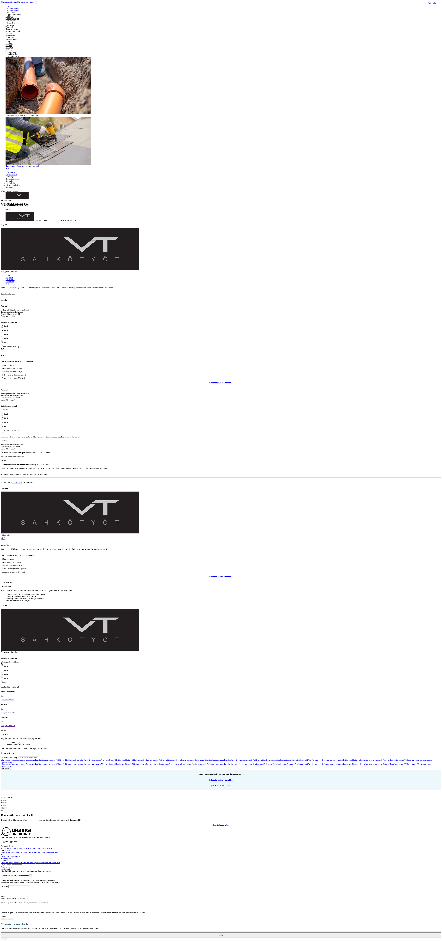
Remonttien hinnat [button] (12, 8)
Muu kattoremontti (376, 760)
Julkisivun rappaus (152, 760)
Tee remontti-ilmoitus (9, 848)
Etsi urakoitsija (46, 848)
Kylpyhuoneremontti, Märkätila (331, 760)
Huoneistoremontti (12, 29)
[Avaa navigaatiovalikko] (36, 2)
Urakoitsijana (10, 177)
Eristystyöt (9, 50)
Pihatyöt (9, 42)
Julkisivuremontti (186, 760)
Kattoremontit (164, 760)
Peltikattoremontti (70, 760)
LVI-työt (9, 33)
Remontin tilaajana (12, 179)
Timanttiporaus (11, 52)
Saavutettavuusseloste (52, 863)
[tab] (223, 276)
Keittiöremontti (11, 12)
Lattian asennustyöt (199, 760)
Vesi (103, 760)
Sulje (3, 808)
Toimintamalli (37, 852)
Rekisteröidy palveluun (9, 852)
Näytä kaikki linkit (7, 867)
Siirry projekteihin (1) (9, 272)
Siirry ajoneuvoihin (8, 726)
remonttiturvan (33, 820)
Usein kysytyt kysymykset (10, 856)
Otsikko (4, 886)
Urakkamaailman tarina (9, 863)
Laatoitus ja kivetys (231, 760)
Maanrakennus (11, 35)
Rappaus (386, 760)
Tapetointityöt (174, 760)
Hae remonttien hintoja (9, 758)
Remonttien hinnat (12, 10)
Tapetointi (9, 27)
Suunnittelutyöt (11, 54)
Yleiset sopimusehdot (36, 863)
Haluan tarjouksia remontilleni (221, 383)
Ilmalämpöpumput (12, 19)
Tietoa (8, 6)
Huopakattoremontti (18, 760)
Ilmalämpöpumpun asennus (45, 760)
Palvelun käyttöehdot (50, 852)
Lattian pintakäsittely (13, 31)
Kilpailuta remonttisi (221, 825)
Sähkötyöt (9, 17)
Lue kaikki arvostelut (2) (10, 347)
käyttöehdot (47, 871)
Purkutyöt (9, 48)
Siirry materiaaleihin (8, 713)
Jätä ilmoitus (432, 3)
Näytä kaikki (6, 768)
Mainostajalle (6, 859)
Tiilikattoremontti (138, 760)
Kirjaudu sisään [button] (11, 175)
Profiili (8, 170)
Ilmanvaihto (10, 37)
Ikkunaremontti (11, 39)
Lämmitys (9, 44)
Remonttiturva (22, 848)
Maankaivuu (96, 760)
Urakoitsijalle (10, 172)
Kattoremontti (11, 21)
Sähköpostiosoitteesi (8, 899)
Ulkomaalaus (10, 23)
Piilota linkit (5, 869)
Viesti (3, 896)
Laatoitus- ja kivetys (84, 760)
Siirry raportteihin (7, 700)
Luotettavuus (23, 863)
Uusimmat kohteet (25, 852)
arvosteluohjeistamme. (73, 437)
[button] (9, 181)
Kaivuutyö (316, 760)
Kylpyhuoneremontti (13, 15)
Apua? (8, 168)
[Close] (2, 810)
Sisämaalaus (10, 25)
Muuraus (9, 46)
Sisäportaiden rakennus (215, 760)
